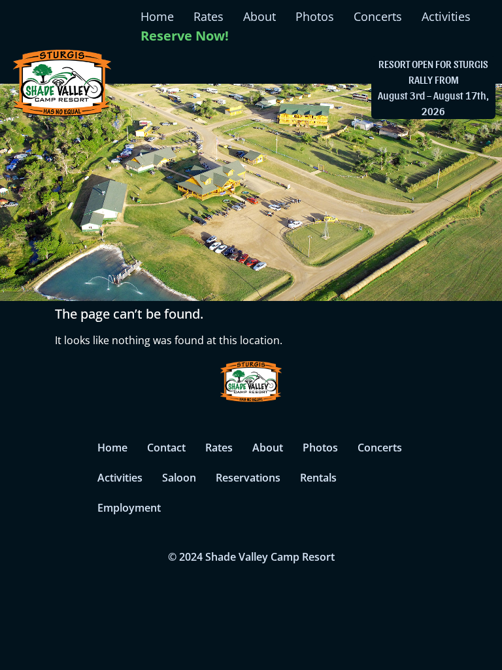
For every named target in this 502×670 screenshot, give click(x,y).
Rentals (318, 477)
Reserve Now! (185, 35)
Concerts (378, 16)
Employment (129, 508)
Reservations (248, 477)
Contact (166, 447)
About (259, 16)
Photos (314, 16)
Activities (446, 16)
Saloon (179, 477)
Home (157, 16)
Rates (208, 16)
